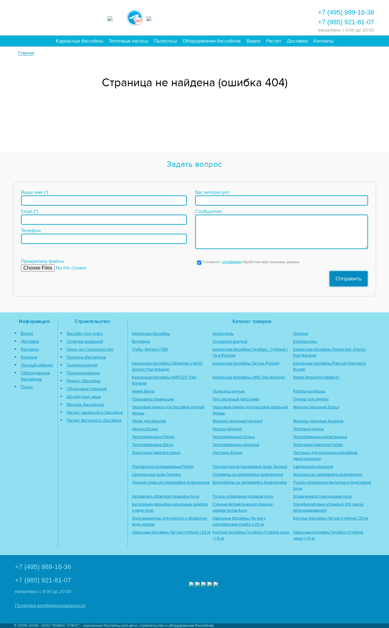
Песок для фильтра (149, 421)
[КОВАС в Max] (191, 585)
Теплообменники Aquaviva (235, 445)
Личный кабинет (37, 365)
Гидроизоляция (82, 365)
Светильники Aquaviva (313, 467)
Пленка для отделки (311, 399)
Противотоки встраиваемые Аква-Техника (249, 467)
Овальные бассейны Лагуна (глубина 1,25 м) (171, 532)
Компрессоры (305, 341)
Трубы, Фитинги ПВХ (150, 349)
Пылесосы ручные (228, 391)
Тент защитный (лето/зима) (236, 399)
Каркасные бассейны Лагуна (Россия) (245, 363)
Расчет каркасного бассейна (95, 412)
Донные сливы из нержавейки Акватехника (171, 482)
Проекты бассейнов (86, 357)
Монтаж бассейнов (85, 404)
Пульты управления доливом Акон (242, 496)
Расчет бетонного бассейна (94, 420)
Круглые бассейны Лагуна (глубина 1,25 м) (330, 518)
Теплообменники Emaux (233, 437)
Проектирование (83, 373)
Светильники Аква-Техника (156, 474)
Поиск (27, 386)
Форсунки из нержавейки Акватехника (327, 474)
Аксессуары (223, 333)
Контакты (323, 41)
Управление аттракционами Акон (322, 496)
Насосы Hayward (227, 429)
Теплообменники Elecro (152, 445)
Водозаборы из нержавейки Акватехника (249, 482)
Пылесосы (165, 41)
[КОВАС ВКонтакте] (209, 585)
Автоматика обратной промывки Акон (165, 496)
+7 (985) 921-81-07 (346, 22)
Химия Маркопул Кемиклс (316, 377)
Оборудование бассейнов (212, 41)
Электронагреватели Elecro (156, 453)
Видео (253, 41)
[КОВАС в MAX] (115, 18)
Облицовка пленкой (87, 388)
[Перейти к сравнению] (218, 17)
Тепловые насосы (128, 41)
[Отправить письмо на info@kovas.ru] (251, 17)
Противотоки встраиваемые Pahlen (163, 467)
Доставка (297, 41)
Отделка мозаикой (85, 341)
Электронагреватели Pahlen (318, 445)
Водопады (141, 341)
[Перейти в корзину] (284, 17)
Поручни (300, 333)
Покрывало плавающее (153, 399)
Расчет (273, 41)
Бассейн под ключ (85, 333)
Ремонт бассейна (83, 380)
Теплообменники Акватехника (320, 437)
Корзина (29, 357)
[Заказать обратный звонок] (268, 17)
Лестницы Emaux (227, 453)
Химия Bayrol (143, 391)
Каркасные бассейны (79, 41)
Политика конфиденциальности (50, 605)
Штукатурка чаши (84, 396)
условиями (231, 262)
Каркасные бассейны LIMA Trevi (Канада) (248, 377)
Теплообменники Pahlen (153, 437)
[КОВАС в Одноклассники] (215, 585)
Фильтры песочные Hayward (237, 421)
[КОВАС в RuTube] (154, 18)
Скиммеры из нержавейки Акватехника (247, 474)
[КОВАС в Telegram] (134, 17)
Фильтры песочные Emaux (316, 407)
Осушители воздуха (229, 341)
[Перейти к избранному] (235, 17)
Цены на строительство (90, 349)
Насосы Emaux (145, 429)
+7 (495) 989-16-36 (346, 12)
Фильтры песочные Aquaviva (318, 421)
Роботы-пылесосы (309, 391)
